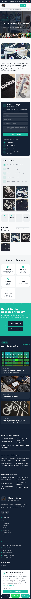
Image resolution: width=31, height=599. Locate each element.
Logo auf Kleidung (6, 483)
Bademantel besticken (8, 458)
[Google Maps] (7, 512)
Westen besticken (21, 460)
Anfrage (23, 5)
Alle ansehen (25, 344)
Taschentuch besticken (8, 465)
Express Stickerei (21, 480)
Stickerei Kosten (6, 480)
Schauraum (4, 568)
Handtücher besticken (22, 458)
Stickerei (5, 520)
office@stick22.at (11, 149)
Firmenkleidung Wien (7, 445)
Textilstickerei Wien (7, 438)
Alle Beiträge (5, 17)
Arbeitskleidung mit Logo (7, 487)
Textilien (5, 528)
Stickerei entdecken (21, 228)
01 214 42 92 (10, 142)
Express (5, 537)
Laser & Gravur (7, 532)
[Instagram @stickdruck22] (26, 1)
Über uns (3, 565)
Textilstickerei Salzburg (20, 441)
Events (4, 535)
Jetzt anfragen (14, 323)
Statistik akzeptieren (15, 591)
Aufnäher (5, 525)
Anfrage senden (16, 134)
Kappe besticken (6, 460)
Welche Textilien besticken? (21, 483)
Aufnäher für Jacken (22, 465)
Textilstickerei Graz (21, 438)
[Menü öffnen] (28, 5)
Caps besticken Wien (22, 445)
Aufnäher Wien (5, 447)
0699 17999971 (11, 145)
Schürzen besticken (22, 463)
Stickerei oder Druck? (22, 477)
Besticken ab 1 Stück (7, 477)
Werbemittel (6, 530)
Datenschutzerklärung (8, 585)
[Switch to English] (29, 1)
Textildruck (6, 523)
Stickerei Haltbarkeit (22, 487)
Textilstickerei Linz (6, 441)
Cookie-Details (7, 588)
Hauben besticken (6, 463)
